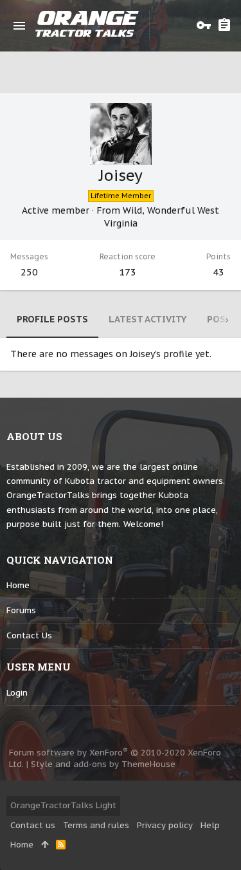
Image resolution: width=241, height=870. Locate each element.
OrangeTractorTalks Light (63, 805)
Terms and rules (96, 825)
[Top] (44, 845)
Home (18, 585)
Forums (21, 610)
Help (210, 825)
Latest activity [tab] (147, 319)
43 (218, 272)
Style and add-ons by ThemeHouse (103, 764)
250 (29, 272)
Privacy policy (165, 825)
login (17, 692)
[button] (19, 25)
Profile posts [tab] (52, 319)
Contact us (29, 635)
